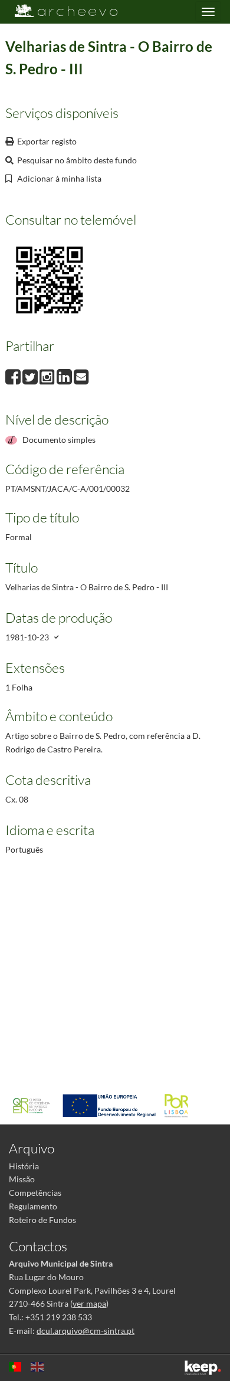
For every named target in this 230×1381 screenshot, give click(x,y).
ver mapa (89, 1303)
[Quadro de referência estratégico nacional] (34, 1105)
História (24, 1166)
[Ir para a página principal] (58, 11)
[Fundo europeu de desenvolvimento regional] (112, 1105)
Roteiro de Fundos (42, 1220)
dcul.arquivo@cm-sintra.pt (85, 1331)
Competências (35, 1193)
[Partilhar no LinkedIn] (65, 375)
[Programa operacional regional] (179, 1105)
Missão (22, 1179)
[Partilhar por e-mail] (81, 375)
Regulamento (33, 1206)
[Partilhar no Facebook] (13, 375)
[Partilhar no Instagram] (48, 375)
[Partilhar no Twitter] (31, 375)
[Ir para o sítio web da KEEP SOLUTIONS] (203, 1367)
